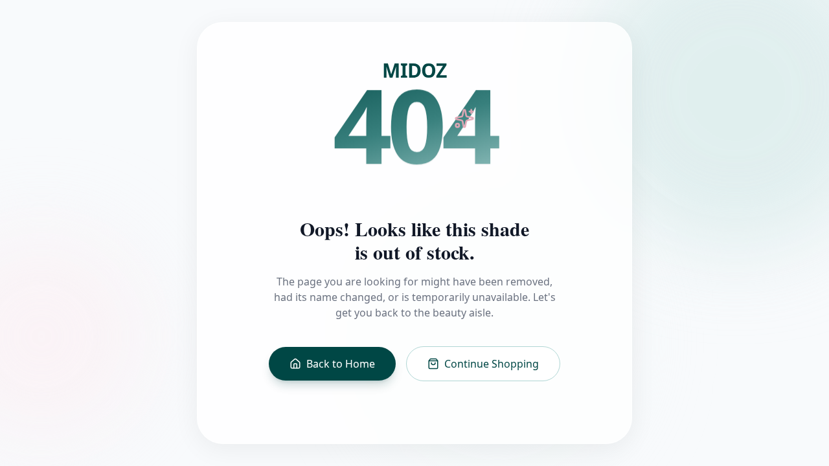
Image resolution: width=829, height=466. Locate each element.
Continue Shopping (491, 364)
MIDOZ (414, 70)
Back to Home (340, 364)
